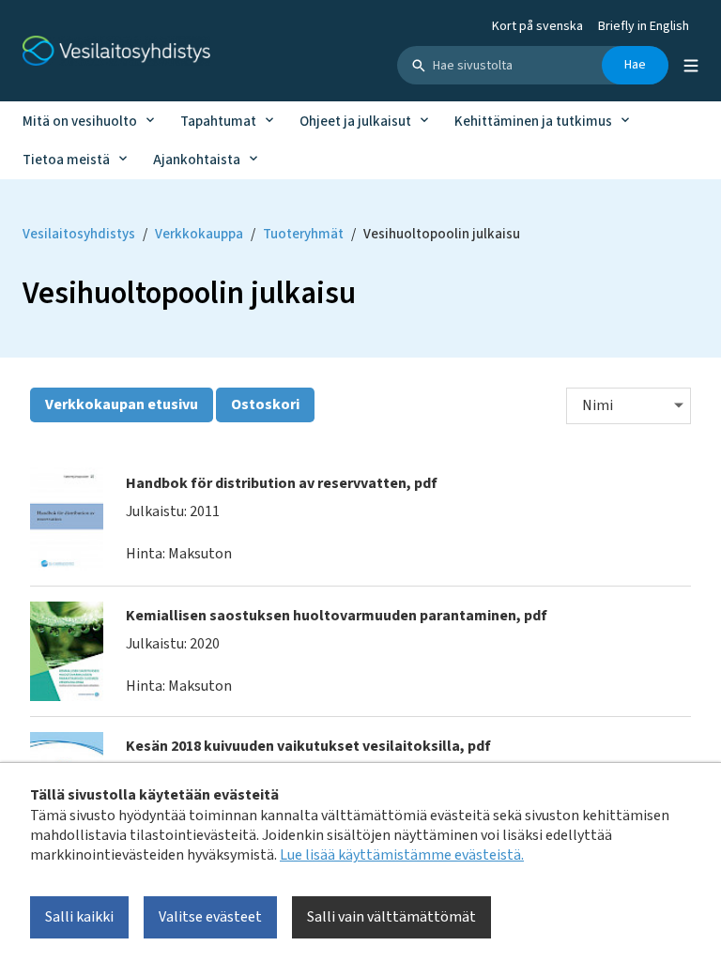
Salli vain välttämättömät (391, 917)
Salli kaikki (79, 917)
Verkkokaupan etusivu (121, 404)
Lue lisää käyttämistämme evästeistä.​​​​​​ (402, 855)
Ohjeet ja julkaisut (355, 121)
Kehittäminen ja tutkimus (533, 121)
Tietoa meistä (66, 160)
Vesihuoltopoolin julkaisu (441, 234)
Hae (635, 64)
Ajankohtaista (196, 160)
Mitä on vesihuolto (80, 121)
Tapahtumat (218, 121)
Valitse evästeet (210, 917)
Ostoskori (265, 404)
